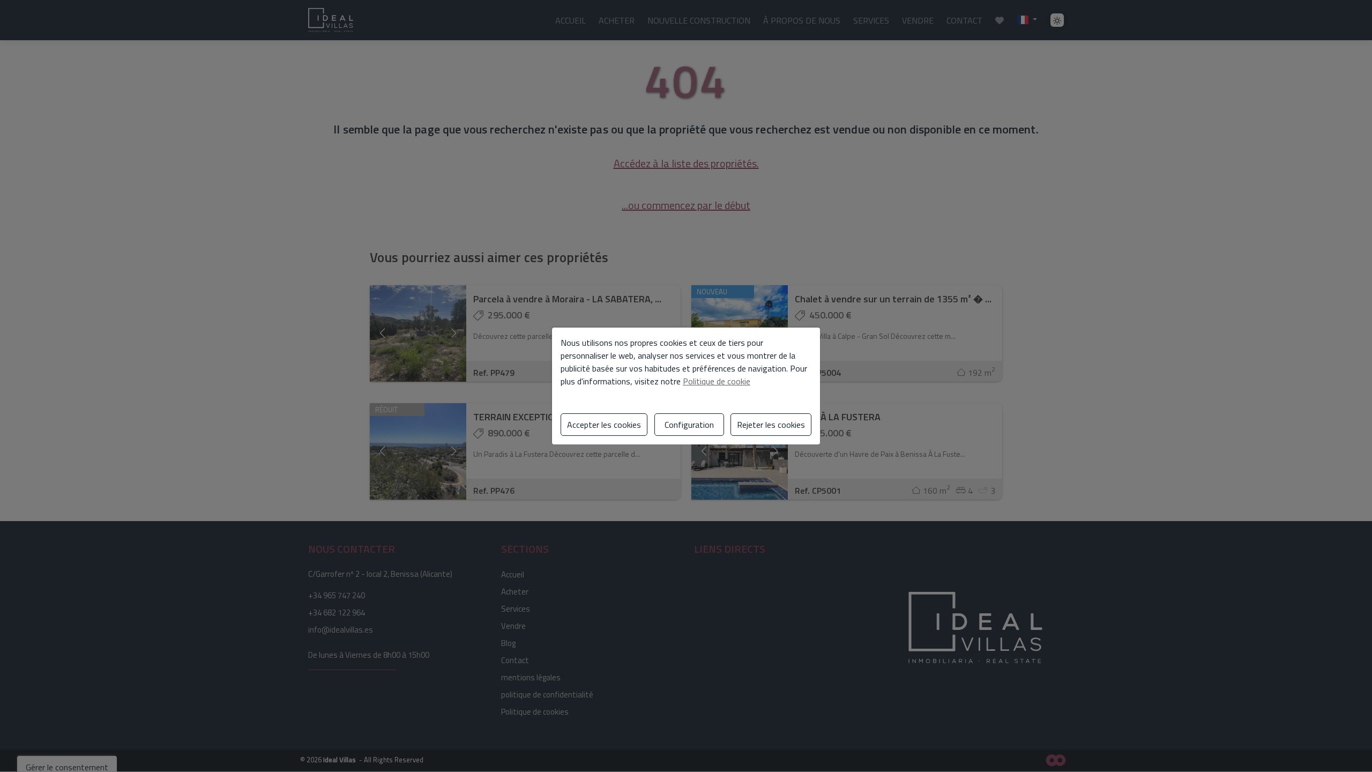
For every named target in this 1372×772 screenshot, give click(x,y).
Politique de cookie (716, 381)
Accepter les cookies (604, 424)
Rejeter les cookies (771, 424)
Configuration (689, 424)
